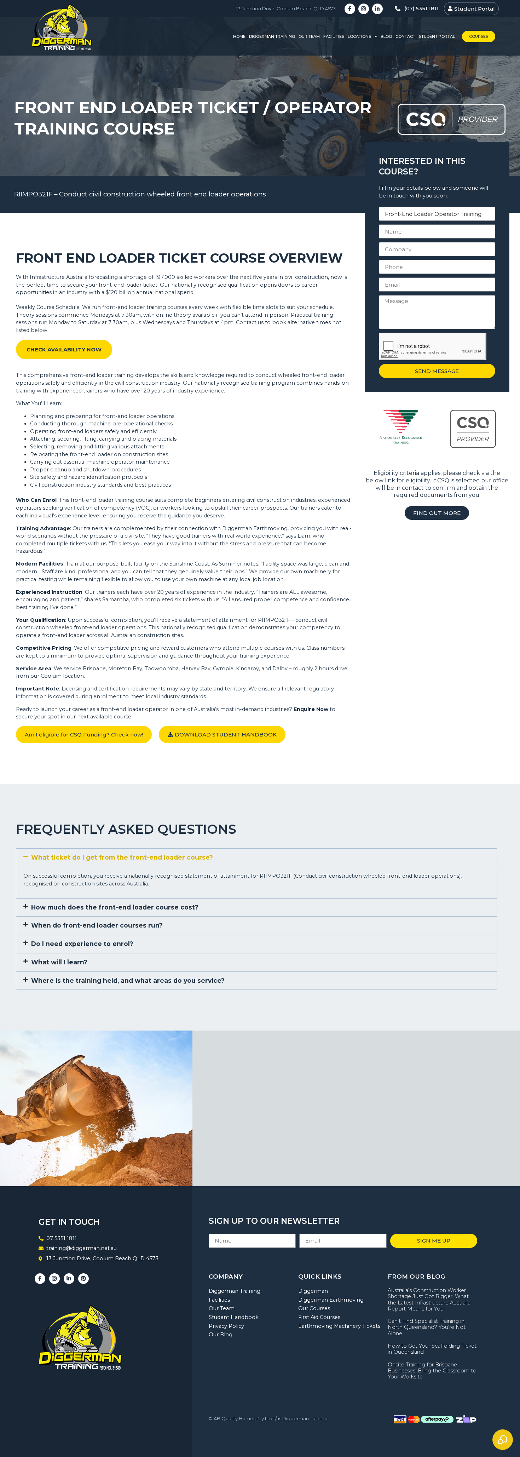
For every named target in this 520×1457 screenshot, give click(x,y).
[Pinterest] (83, 1278)
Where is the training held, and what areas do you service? (128, 980)
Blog (386, 36)
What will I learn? (59, 962)
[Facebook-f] (350, 9)
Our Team (309, 36)
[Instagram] (363, 9)
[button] (256, 858)
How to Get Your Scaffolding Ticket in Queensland (432, 1349)
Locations (359, 36)
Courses (478, 36)
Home (239, 36)
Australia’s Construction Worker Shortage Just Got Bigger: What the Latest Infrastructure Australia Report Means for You (429, 1299)
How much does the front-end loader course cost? (114, 907)
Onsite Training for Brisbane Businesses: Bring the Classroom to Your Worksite (432, 1370)
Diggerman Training (272, 36)
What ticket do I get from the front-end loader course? (122, 857)
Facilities (333, 36)
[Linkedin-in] (377, 9)
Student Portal (437, 36)
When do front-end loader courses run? (97, 925)
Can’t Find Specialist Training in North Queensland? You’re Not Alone (427, 1327)
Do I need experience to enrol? (82, 943)
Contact (405, 36)
